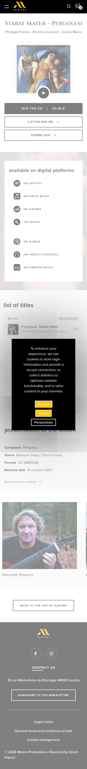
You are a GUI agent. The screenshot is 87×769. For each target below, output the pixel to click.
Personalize (43, 422)
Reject (44, 413)
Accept (43, 404)
